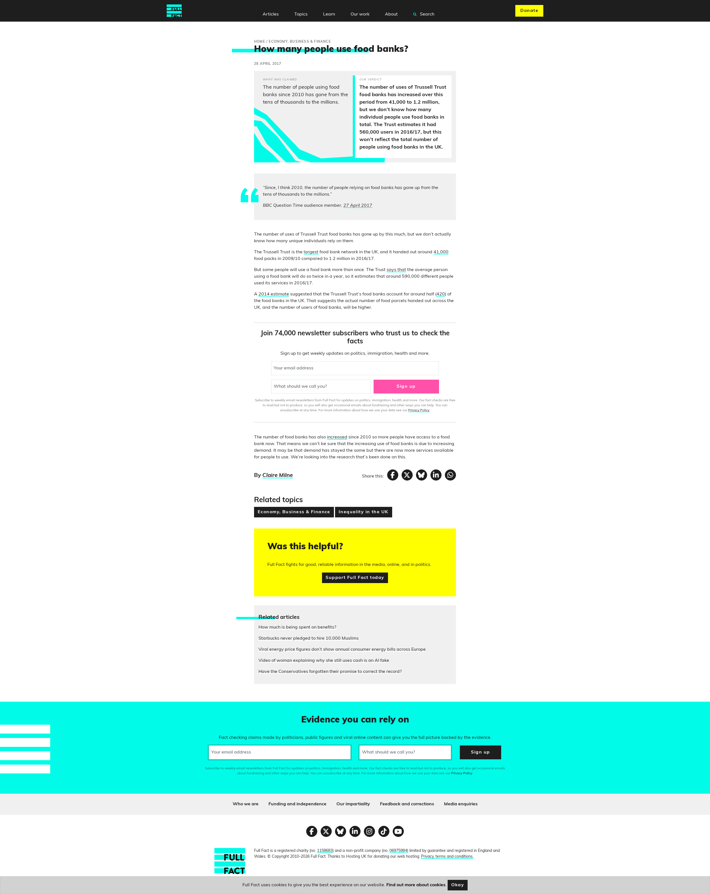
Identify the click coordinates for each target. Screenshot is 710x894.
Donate (529, 11)
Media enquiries (461, 804)
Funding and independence (297, 804)
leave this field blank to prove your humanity (24, 708)
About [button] (391, 14)
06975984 (398, 851)
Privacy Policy (418, 410)
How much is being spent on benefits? (297, 627)
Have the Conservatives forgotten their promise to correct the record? (330, 672)
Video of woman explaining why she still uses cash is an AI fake (323, 660)
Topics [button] (301, 14)
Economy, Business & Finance (294, 512)
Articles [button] (271, 14)
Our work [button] (360, 14)
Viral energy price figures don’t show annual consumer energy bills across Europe (342, 649)
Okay (457, 885)
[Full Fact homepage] (174, 10)
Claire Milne (277, 475)
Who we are (245, 804)
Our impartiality (353, 804)
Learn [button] (329, 14)
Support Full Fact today (355, 578)
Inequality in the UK (364, 512)
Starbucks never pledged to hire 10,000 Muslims (308, 638)
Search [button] (426, 14)
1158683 (325, 851)
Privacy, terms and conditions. (447, 857)
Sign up (406, 386)
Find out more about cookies (415, 885)
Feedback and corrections (407, 804)
